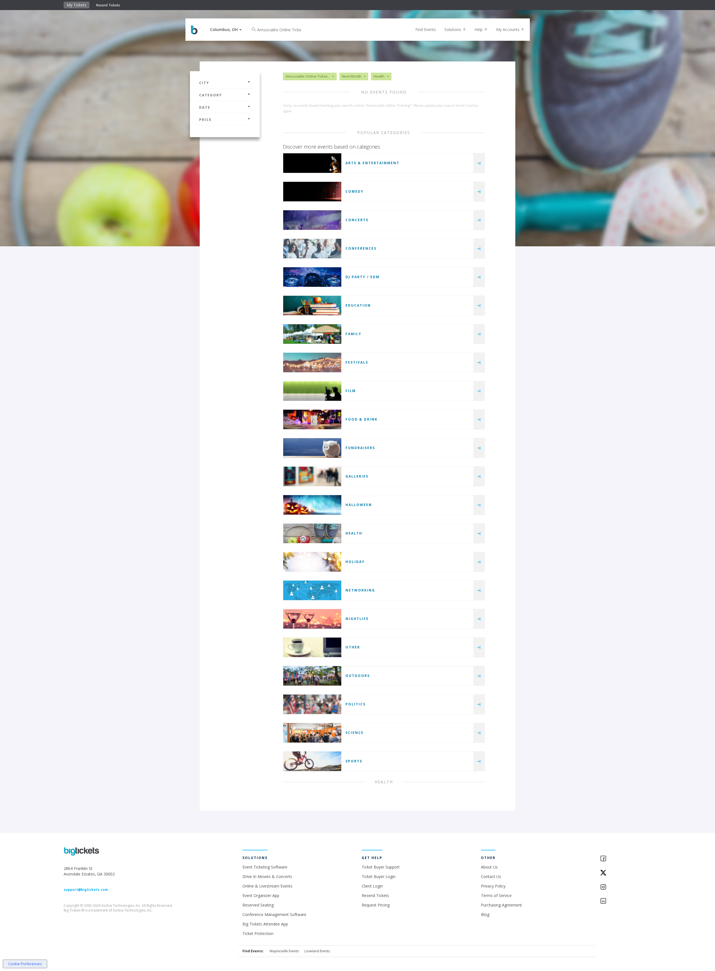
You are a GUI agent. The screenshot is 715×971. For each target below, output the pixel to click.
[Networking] (312, 590)
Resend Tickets (108, 5)
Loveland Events (317, 951)
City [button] (204, 82)
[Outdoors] (312, 676)
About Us (489, 867)
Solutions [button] (453, 29)
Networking (360, 590)
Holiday (355, 561)
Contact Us (491, 876)
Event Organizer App (260, 895)
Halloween (358, 504)
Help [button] (479, 29)
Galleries (356, 476)
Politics (355, 704)
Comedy (354, 191)
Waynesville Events (284, 951)
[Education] (312, 305)
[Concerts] (312, 220)
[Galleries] (312, 476)
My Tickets (76, 5)
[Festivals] (312, 362)
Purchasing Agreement (501, 905)
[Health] (312, 533)
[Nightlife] (312, 619)
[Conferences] (312, 248)
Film (350, 390)
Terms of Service (496, 895)
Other (352, 647)
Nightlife (357, 618)
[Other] (312, 647)
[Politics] (312, 704)
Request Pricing (376, 905)
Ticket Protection (257, 933)
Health (353, 533)
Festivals (356, 362)
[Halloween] (312, 505)
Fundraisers (360, 447)
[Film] (312, 391)
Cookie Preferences (25, 963)
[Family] (312, 334)
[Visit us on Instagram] (625, 887)
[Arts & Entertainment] (312, 163)
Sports (353, 761)
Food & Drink (361, 419)
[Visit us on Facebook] (625, 858)
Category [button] (210, 95)
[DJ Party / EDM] (312, 277)
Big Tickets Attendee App (265, 924)
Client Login (372, 886)
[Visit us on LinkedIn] (625, 901)
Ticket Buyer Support (381, 867)
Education (358, 305)
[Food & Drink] (312, 419)
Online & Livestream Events (267, 886)
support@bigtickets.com (86, 889)
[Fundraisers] (312, 448)
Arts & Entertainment (372, 163)
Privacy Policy (493, 886)
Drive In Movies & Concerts (267, 876)
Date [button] (204, 107)
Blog (485, 914)
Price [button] (205, 119)
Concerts (356, 220)
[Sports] (312, 761)
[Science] (312, 733)
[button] (226, 29)
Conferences (360, 248)
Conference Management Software (274, 914)
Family (353, 333)
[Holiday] (312, 562)
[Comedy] (312, 191)
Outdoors (357, 675)
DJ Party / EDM (362, 277)
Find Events (425, 29)
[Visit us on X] (625, 873)
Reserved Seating (258, 905)
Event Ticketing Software (264, 867)
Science (354, 732)
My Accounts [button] (508, 29)
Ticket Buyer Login (378, 876)
